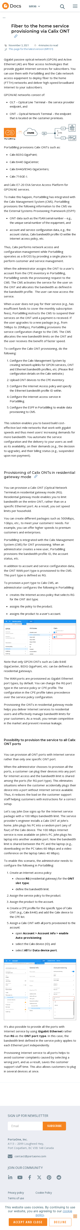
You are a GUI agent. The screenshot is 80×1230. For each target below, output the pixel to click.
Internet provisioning (19, 19)
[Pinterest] (50, 1177)
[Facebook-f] (31, 1177)
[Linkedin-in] (11, 1177)
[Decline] (75, 1216)
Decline (60, 1222)
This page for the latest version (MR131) (31, 49)
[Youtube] (21, 1177)
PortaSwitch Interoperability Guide (26, 16)
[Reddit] (60, 1177)
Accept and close (28, 1222)
